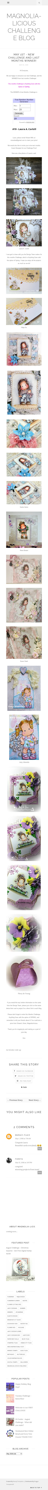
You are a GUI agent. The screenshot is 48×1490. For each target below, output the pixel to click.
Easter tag (24, 1323)
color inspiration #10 (14, 1358)
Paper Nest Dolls (13, 1339)
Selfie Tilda (25, 1339)
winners (10, 1312)
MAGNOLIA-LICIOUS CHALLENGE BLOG (24, 27)
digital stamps (12, 1362)
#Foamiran (19, 1312)
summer (22, 1308)
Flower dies (11, 1327)
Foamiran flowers (13, 1300)
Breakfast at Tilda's (14, 1320)
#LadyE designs (12, 1316)
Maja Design (21, 1297)
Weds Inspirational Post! (15, 1346)
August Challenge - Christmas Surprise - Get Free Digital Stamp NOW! (19, 1251)
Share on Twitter (25, 1076)
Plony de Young (24, 993)
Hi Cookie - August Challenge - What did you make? (23, 1422)
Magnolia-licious (32, 1023)
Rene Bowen (24, 550)
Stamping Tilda (12, 1343)
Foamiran (10, 1297)
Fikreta (19, 1159)
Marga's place (22, 1135)
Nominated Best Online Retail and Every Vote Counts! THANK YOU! (24, 1434)
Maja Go (24, 327)
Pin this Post (25, 1081)
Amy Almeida (24, 762)
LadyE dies (26, 1335)
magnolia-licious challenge (16, 1366)
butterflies (21, 1354)
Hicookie (21, 1327)
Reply (39, 1148)
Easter (25, 1300)
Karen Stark (24, 661)
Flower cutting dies (14, 1304)
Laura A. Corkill (24, 249)
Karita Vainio (24, 507)
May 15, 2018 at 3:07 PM (23, 1162)
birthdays (10, 1354)
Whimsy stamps (12, 1350)
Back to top (35, 1487)
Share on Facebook (25, 1071)
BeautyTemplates (18, 1481)
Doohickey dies (12, 1323)
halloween (24, 1362)
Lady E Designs (12, 1308)
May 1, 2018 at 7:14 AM (23, 1139)
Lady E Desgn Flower (14, 1331)
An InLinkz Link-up (13, 1050)
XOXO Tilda (24, 1350)
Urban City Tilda (26, 1343)
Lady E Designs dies (13, 1335)
